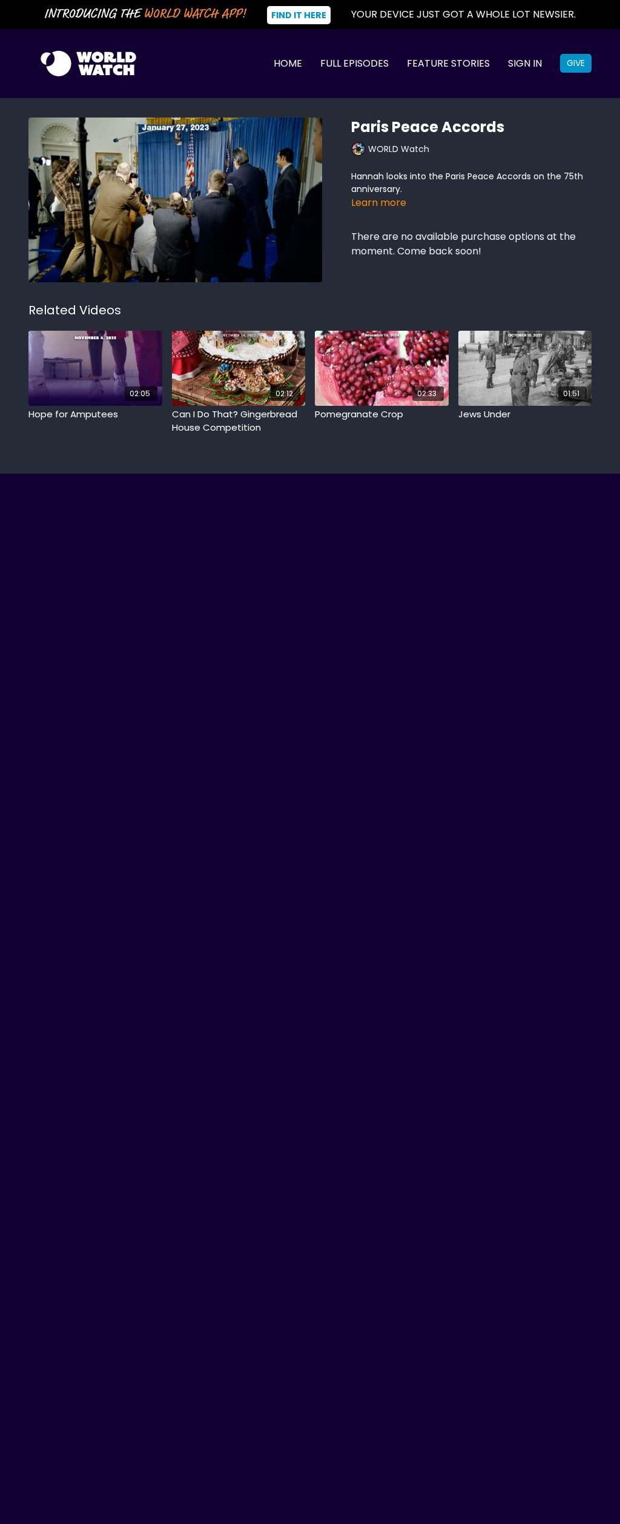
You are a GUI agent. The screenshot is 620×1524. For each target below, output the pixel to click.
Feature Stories (448, 63)
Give (576, 63)
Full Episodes (354, 63)
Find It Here (298, 15)
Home (288, 63)
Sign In (525, 63)
